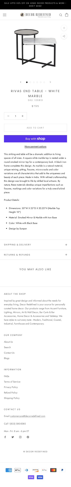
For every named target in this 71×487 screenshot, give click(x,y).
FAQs (6, 376)
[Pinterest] (28, 437)
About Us (8, 341)
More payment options (35, 146)
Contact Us (9, 352)
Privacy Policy (11, 387)
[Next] (50, 82)
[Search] (60, 14)
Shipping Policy (11, 398)
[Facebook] (5, 437)
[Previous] (20, 82)
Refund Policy (10, 392)
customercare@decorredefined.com (27, 416)
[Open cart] (66, 14)
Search (7, 347)
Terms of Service (12, 381)
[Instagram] (20, 437)
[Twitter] (13, 437)
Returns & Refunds (17, 254)
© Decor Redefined (35, 451)
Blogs (6, 358)
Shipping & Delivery (17, 244)
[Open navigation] (4, 14)
